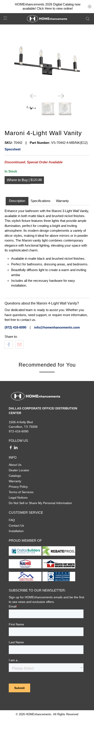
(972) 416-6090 (15, 327)
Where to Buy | (18, 180)
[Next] (60, 96)
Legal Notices (18, 497)
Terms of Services (21, 492)
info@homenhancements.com (57, 327)
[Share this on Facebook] (9, 344)
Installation (16, 531)
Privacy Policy (18, 486)
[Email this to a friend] (19, 344)
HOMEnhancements (38, 714)
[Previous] (33, 96)
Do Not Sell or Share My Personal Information (40, 503)
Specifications (40, 201)
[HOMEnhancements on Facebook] (11, 448)
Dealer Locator (19, 470)
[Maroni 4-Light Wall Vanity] (47, 59)
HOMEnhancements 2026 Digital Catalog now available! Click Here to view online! (47, 6)
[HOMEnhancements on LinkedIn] (16, 448)
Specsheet (13, 149)
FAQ (12, 520)
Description (17, 201)
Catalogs (15, 475)
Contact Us (16, 525)
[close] (89, 6)
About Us (15, 464)
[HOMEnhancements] (47, 18)
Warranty (62, 201)
